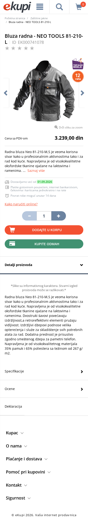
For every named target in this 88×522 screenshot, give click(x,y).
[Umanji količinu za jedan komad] (29, 216)
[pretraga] (59, 7)
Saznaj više (36, 170)
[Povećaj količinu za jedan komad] (58, 216)
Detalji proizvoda (18, 265)
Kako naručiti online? (21, 204)
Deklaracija (13, 406)
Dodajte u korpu (47, 230)
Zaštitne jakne (39, 18)
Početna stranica (15, 18)
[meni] (40, 7)
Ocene (10, 389)
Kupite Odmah (46, 244)
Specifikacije (14, 371)
